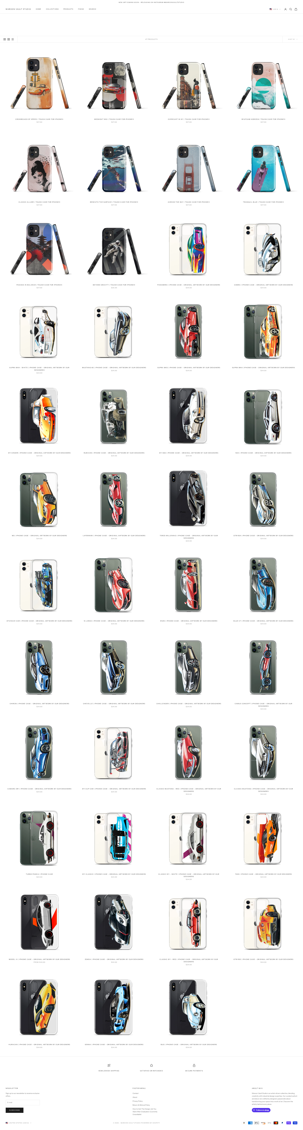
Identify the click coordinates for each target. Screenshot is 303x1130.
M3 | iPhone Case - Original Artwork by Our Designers (39, 535)
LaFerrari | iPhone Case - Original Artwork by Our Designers (114, 535)
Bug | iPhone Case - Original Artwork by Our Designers (189, 1044)
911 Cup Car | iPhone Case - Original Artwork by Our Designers (114, 789)
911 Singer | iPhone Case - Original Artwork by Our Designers (39, 453)
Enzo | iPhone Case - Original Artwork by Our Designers (189, 621)
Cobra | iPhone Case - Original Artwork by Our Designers (263, 285)
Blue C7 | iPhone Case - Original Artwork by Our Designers (263, 621)
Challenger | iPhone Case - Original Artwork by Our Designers (188, 704)
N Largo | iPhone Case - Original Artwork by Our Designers (114, 621)
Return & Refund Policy (141, 1105)
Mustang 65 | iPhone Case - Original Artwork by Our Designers (114, 367)
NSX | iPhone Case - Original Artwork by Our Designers (264, 453)
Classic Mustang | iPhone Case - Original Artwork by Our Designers (263, 790)
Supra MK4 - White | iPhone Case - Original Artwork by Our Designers (39, 369)
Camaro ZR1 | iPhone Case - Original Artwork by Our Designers (39, 789)
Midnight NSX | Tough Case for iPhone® (114, 119)
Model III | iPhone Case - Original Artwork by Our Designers (39, 959)
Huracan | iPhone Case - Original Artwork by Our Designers (39, 1044)
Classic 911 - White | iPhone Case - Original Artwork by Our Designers (188, 875)
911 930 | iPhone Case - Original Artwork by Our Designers (188, 453)
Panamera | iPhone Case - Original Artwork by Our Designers (188, 285)
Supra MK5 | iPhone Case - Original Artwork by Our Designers (188, 367)
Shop (15, 17)
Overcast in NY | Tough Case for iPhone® (189, 119)
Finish (81, 9)
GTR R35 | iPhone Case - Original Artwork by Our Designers (263, 959)
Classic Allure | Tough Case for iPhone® (39, 202)
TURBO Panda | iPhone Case (39, 874)
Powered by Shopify (150, 1123)
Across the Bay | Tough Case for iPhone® (189, 202)
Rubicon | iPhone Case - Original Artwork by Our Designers (114, 453)
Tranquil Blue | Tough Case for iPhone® (263, 202)
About (135, 1097)
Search (92, 9)
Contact (135, 1093)
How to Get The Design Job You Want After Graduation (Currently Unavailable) (145, 1111)
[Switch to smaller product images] (9, 39)
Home (38, 9)
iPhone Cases (24, 17)
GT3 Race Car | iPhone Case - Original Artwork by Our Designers (39, 621)
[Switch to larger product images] (5, 39)
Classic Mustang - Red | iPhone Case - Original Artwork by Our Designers (188, 790)
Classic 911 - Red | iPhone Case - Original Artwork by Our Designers (189, 960)
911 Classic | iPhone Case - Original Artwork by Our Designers (114, 874)
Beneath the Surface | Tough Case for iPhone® (114, 202)
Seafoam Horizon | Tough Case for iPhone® (263, 119)
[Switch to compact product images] (13, 39)
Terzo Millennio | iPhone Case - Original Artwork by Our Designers (189, 537)
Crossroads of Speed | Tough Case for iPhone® (39, 119)
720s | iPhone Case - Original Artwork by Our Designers (263, 874)
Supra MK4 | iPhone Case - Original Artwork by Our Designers (263, 367)
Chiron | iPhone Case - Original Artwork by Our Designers (39, 704)
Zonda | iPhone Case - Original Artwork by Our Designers (114, 959)
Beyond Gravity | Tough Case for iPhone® (114, 285)
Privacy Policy (138, 1101)
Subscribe (14, 1110)
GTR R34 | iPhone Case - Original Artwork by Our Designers (263, 535)
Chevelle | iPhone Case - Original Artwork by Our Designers (114, 704)
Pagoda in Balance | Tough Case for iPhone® (39, 285)
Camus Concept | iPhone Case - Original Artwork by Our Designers (263, 705)
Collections (52, 9)
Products (68, 9)
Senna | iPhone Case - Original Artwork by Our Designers (114, 1044)
